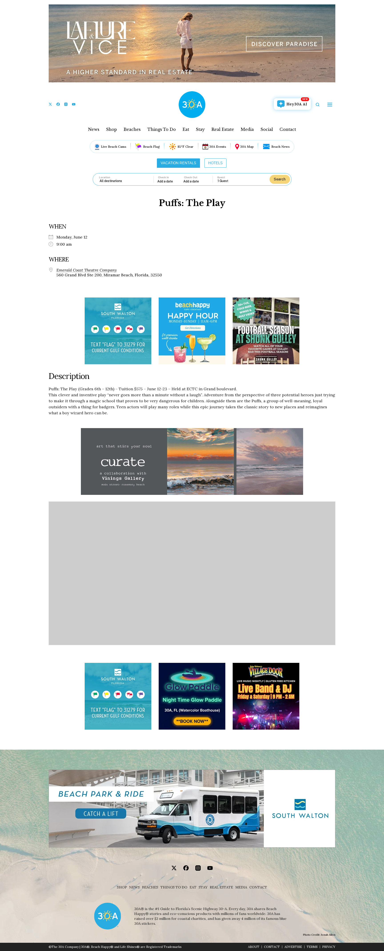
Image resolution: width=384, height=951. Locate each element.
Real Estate (222, 129)
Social (266, 129)
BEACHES (150, 887)
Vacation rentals (178, 163)
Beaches (132, 129)
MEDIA (241, 887)
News (93, 129)
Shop (111, 129)
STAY (203, 887)
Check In (163, 177)
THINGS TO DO (173, 887)
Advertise (293, 946)
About (253, 946)
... (170, 181)
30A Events (217, 147)
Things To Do (161, 129)
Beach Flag (151, 147)
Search (280, 179)
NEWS (134, 887)
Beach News (280, 147)
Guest (221, 177)
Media (247, 129)
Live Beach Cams (113, 147)
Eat (185, 129)
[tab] (178, 163)
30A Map (247, 147)
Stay (200, 129)
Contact (288, 129)
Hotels (215, 163)
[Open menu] (329, 104)
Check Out (190, 177)
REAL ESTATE (221, 887)
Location (104, 177)
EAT (193, 887)
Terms (312, 946)
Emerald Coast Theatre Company (86, 270)
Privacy (328, 946)
